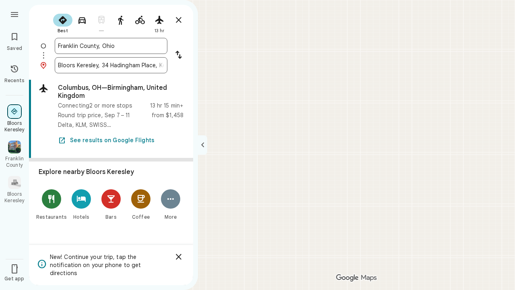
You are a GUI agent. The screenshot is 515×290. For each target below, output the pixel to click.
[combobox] (111, 46)
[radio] (62, 22)
